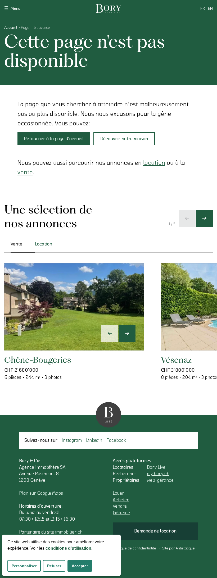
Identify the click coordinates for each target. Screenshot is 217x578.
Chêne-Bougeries (37, 359)
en (210, 8)
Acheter (121, 499)
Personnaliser (24, 566)
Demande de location (155, 531)
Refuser (54, 566)
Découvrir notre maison (124, 138)
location (154, 163)
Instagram (72, 440)
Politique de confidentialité (134, 548)
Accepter (80, 566)
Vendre (120, 506)
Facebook (116, 440)
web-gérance (160, 480)
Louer (118, 493)
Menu (15, 8)
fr (202, 8)
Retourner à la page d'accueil (54, 138)
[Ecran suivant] (204, 218)
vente (25, 172)
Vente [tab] (16, 244)
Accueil (10, 27)
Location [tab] (43, 244)
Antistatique (185, 548)
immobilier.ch (69, 532)
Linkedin (94, 440)
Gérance (121, 512)
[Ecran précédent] (187, 218)
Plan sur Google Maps (41, 493)
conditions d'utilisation (68, 548)
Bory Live (156, 467)
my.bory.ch (158, 473)
